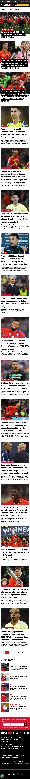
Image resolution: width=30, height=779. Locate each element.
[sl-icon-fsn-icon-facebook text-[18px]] (13, 733)
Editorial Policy (5, 758)
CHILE (2, 739)
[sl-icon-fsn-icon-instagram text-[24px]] (17, 733)
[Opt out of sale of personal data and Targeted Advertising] (2, 776)
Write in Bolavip (6, 747)
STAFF (11, 745)
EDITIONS (4, 737)
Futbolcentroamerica (13, 749)
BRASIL (20, 737)
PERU (21, 739)
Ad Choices (15, 758)
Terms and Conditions (23, 727)
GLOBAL (8, 739)
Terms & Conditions (7, 756)
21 (19, 652)
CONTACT (18, 745)
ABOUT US (4, 745)
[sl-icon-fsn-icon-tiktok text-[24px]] (25, 733)
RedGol (3, 749)
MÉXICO (15, 739)
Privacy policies (20, 756)
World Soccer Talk (18, 747)
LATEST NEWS (16, 6)
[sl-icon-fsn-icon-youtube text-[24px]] (28, 733)
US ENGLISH (4, 741)
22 (23, 652)
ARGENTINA (12, 737)
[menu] (2, 5)
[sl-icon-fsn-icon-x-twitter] (21, 733)
